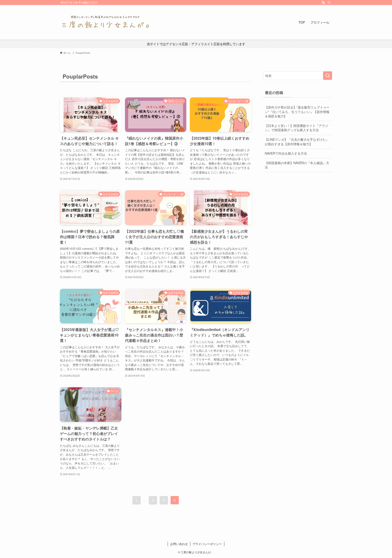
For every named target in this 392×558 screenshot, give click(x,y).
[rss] (323, 2)
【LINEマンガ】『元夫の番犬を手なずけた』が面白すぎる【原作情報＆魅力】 (297, 141)
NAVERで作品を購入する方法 (286, 153)
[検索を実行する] (327, 75)
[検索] (329, 2)
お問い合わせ (179, 544)
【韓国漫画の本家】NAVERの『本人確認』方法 (297, 165)
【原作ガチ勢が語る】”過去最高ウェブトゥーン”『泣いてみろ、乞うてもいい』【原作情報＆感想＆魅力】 (297, 111)
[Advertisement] (297, 208)
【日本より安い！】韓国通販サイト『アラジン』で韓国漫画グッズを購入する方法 (296, 127)
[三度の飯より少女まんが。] (105, 22)
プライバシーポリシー (207, 544)
